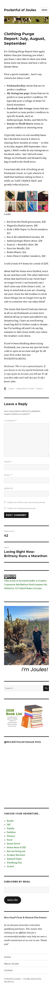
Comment (10, 421)
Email (8, 475)
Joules (11, 388)
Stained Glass (14, 858)
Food (9, 839)
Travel (10, 866)
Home (7, 957)
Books (10, 820)
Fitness (11, 836)
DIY (9, 824)
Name (8, 462)
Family (10, 828)
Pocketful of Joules (20, 10)
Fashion (39, 388)
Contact (8, 970)
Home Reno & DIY (16, 847)
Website (8, 488)
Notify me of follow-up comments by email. (26, 502)
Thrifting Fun (14, 862)
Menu (44, 10)
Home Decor (13, 843)
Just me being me (16, 851)
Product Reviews (16, 855)
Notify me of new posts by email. (21, 508)
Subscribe (12, 900)
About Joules (11, 963)
